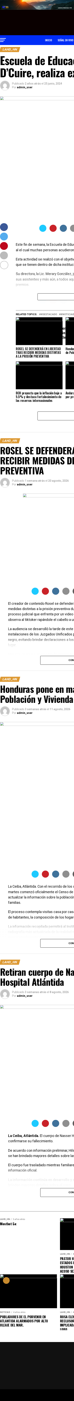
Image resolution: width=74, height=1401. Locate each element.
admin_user (25, 87)
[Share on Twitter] (42, 231)
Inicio (48, 40)
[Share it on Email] (65, 593)
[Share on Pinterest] (53, 231)
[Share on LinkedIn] (63, 231)
